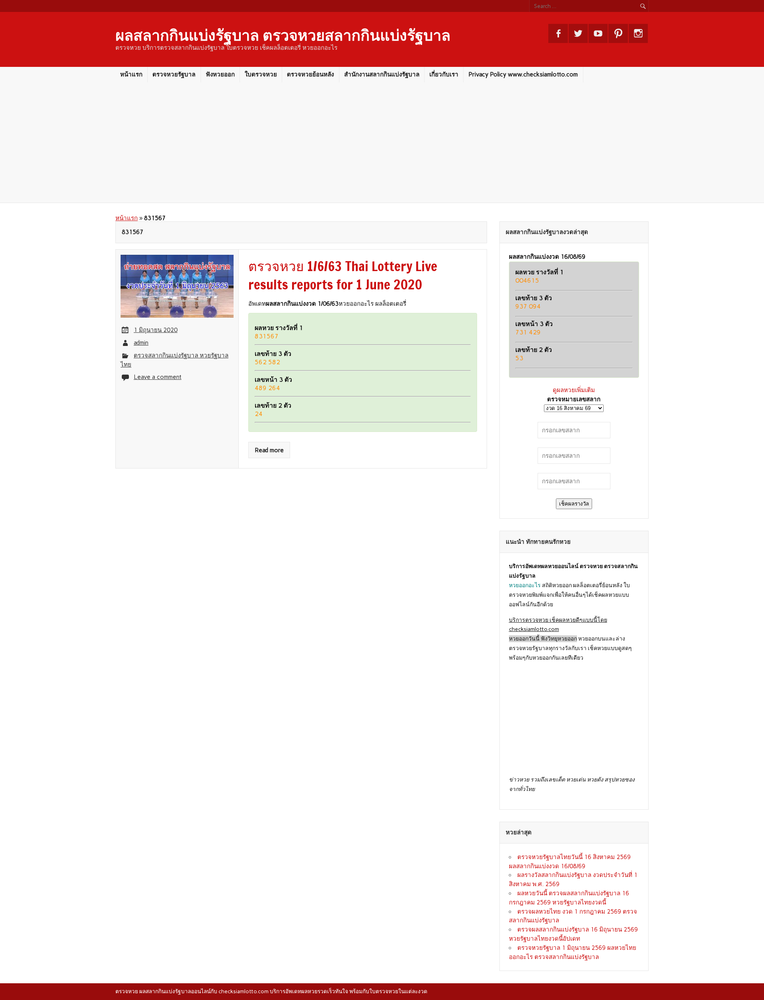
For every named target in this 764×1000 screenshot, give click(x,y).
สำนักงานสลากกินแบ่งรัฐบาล (381, 74)
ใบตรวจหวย (261, 74)
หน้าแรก (131, 74)
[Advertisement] (382, 142)
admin (141, 342)
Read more (269, 450)
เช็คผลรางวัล (574, 504)
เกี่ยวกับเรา (443, 74)
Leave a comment (157, 377)
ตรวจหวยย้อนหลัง (310, 74)
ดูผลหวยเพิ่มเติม (574, 390)
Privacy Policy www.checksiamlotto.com (523, 74)
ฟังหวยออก (220, 74)
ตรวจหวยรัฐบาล (173, 74)
